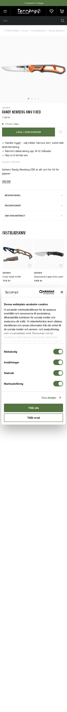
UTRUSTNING (12, 30)
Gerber (6, 107)
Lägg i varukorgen (28, 132)
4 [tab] (38, 97)
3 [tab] (35, 97)
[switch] (58, 362)
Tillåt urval (33, 417)
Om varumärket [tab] (15, 216)
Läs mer (6, 181)
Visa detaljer (48, 397)
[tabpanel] (33, 69)
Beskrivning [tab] (12, 195)
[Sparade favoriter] (51, 11)
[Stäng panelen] (62, 292)
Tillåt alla (33, 407)
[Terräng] (29, 11)
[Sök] (62, 20)
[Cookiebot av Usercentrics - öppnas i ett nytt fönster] (40, 292)
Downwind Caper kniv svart (48, 277)
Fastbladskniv (38, 30)
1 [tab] (28, 97)
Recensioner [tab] (13, 205)
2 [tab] (32, 97)
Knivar (25, 30)
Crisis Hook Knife (12, 277)
